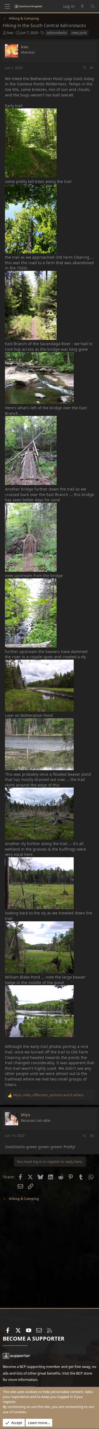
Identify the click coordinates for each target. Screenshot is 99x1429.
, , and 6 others (48, 1094)
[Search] (92, 6)
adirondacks (57, 32)
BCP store (84, 1373)
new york (79, 32)
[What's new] (82, 6)
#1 (92, 67)
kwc (10, 32)
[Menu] (7, 6)
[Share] (84, 67)
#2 (92, 1135)
